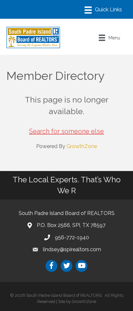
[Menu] (103, 10)
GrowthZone (81, 146)
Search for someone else (66, 131)
